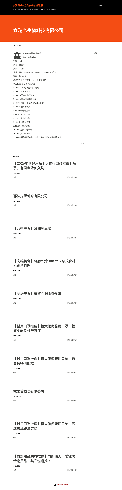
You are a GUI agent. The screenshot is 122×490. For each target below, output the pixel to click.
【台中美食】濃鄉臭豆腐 (32, 228)
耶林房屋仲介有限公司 (30, 196)
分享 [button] (95, 53)
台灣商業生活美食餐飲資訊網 (28, 5)
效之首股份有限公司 (28, 391)
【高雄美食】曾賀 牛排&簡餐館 (37, 293)
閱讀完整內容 (72, 177)
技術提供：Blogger (62, 485)
